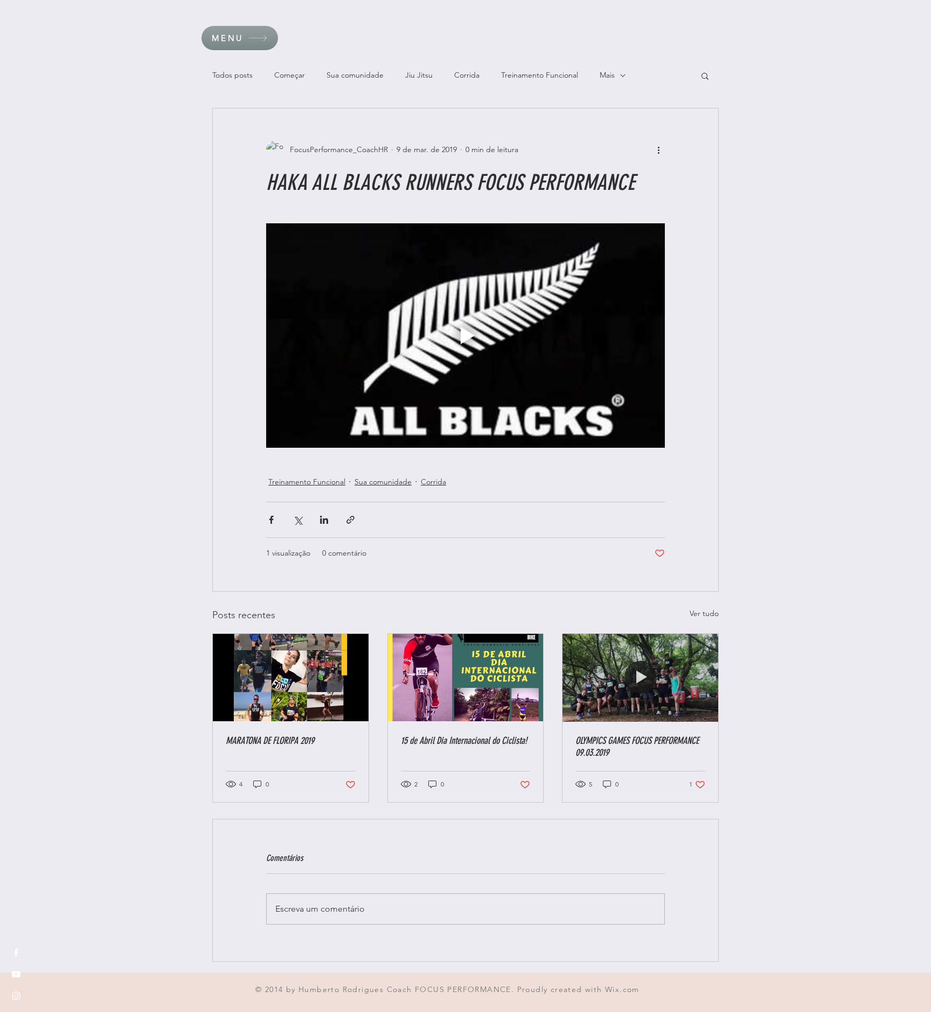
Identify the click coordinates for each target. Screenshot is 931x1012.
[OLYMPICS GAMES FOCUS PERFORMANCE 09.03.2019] (640, 677)
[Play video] (465, 335)
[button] (240, 38)
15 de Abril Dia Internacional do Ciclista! (464, 741)
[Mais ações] (658, 149)
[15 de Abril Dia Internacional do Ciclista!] (466, 677)
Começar (289, 75)
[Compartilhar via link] (350, 520)
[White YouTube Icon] (16, 974)
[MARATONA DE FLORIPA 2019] (291, 677)
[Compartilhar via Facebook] (271, 520)
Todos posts (232, 75)
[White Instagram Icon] (16, 995)
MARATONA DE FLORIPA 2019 (270, 741)
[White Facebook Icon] (16, 952)
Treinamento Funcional (539, 75)
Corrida (467, 75)
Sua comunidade (355, 75)
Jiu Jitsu (419, 75)
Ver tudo (704, 613)
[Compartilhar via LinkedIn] (324, 520)
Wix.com (622, 989)
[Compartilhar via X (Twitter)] (298, 520)
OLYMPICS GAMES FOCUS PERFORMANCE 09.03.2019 (637, 746)
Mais (607, 75)
